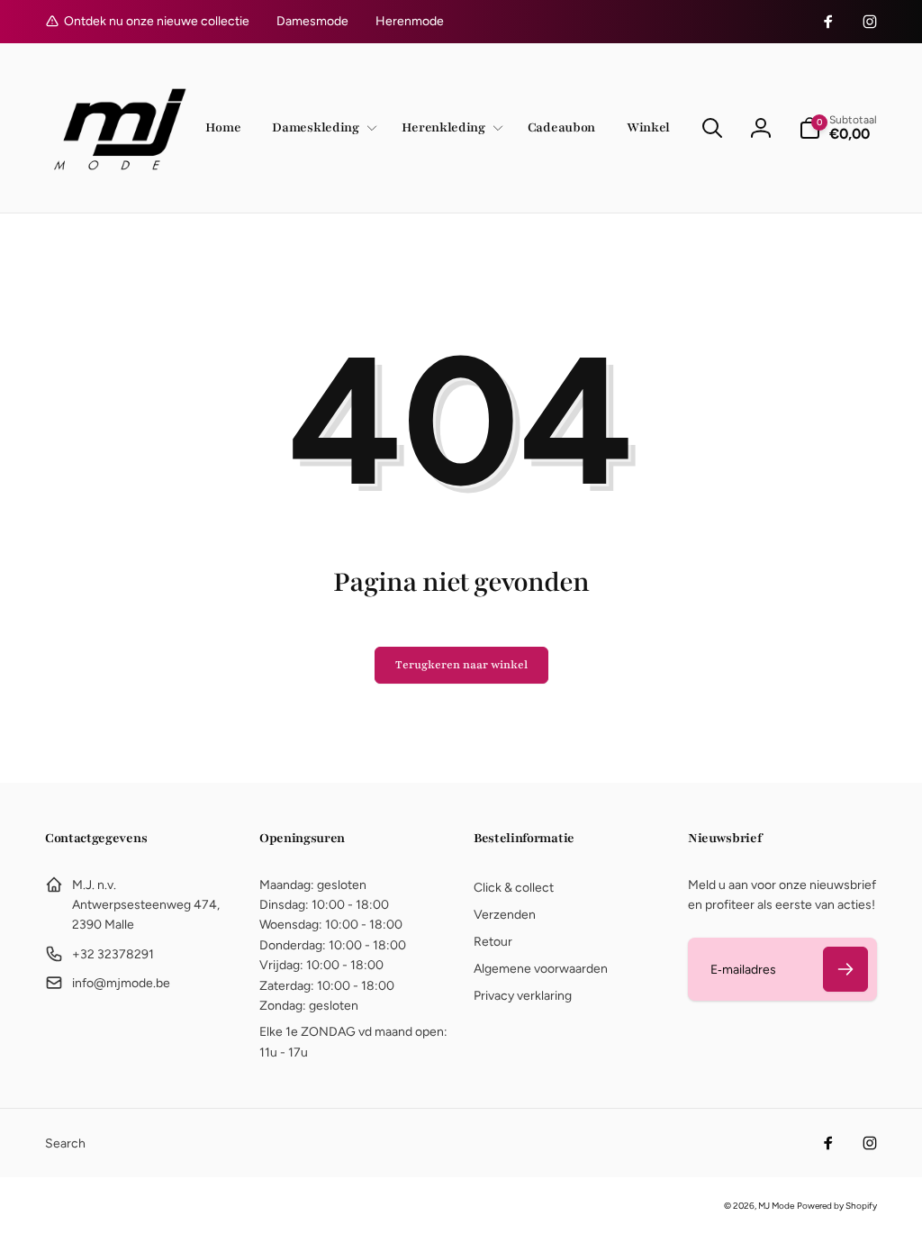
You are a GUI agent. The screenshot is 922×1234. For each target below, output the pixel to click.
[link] (312, 22)
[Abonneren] (845, 969)
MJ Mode (776, 1205)
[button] (320, 128)
